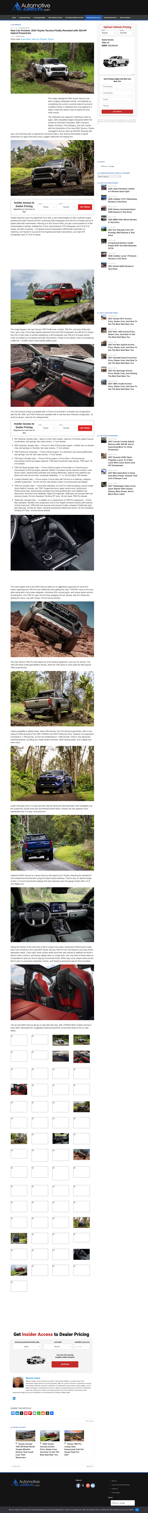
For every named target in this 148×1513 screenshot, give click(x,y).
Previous (14, 1444)
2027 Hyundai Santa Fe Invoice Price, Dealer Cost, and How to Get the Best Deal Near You (122, 360)
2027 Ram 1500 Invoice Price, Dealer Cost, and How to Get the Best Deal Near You (121, 334)
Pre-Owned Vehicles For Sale (74, 18)
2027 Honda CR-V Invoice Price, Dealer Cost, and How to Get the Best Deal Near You (122, 321)
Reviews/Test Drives (110, 18)
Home (14, 18)
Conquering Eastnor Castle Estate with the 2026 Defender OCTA (122, 245)
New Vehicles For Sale (55, 18)
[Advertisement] (95, 8)
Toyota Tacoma (89, 1421)
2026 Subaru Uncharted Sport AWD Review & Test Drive (122, 210)
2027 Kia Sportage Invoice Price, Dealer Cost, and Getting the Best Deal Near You (122, 373)
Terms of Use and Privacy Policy (121, 1485)
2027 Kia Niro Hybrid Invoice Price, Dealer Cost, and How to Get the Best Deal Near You (122, 347)
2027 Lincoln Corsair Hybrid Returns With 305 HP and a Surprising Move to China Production (121, 445)
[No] (145, 1510)
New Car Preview (39, 39)
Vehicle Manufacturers (94, 18)
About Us (114, 1481)
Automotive (26, 39)
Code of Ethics (116, 1492)
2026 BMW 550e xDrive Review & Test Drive (122, 221)
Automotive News (24, 18)
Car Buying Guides (39, 18)
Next (90, 1444)
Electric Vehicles (125, 18)
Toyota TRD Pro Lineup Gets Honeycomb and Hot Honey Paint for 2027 (74, 1449)
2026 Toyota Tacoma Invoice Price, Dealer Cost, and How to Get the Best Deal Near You (49, 1449)
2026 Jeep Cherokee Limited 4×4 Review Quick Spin (121, 190)
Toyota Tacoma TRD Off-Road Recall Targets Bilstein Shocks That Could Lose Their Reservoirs (25, 1450)
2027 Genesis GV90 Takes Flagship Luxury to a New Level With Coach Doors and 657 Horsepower (121, 461)
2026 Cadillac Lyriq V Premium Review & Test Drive (122, 257)
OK (137, 1510)
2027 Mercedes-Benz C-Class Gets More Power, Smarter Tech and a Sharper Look (122, 475)
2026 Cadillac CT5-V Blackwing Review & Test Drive (122, 200)
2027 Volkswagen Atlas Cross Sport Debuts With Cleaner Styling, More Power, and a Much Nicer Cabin (122, 490)
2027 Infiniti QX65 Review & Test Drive (121, 267)
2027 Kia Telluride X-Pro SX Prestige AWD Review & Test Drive (121, 232)
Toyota (51, 39)
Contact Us (115, 1488)
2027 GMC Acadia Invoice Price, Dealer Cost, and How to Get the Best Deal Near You (122, 386)
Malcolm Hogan (20, 36)
